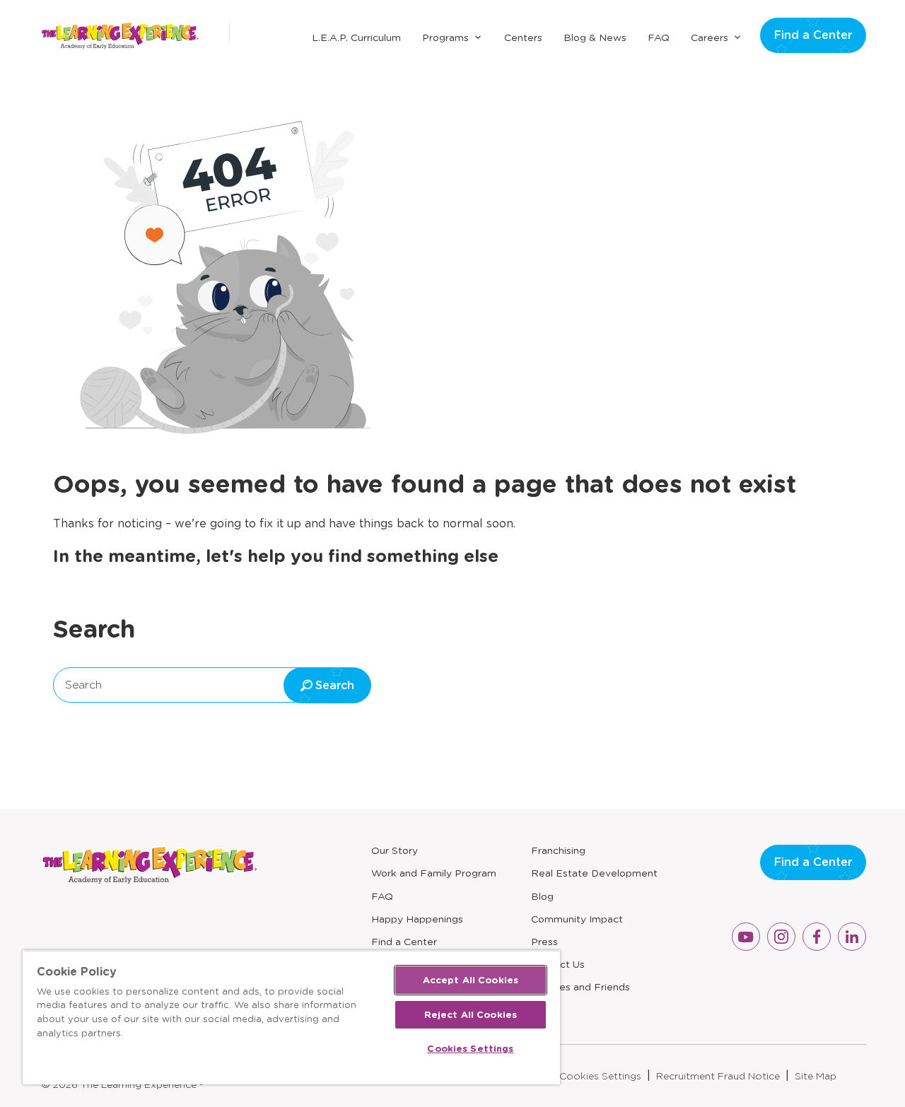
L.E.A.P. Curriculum (356, 37)
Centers (523, 37)
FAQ (659, 37)
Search (83, 684)
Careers (709, 37)
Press (544, 941)
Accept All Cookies (470, 980)
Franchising (558, 850)
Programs (445, 37)
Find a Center (813, 35)
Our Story (394, 850)
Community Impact (577, 919)
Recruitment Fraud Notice (718, 1076)
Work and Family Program (433, 873)
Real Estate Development (594, 873)
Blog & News (595, 37)
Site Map (815, 1076)
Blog (542, 896)
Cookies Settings (600, 1076)
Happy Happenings (417, 919)
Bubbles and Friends (580, 986)
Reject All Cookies (470, 1014)
